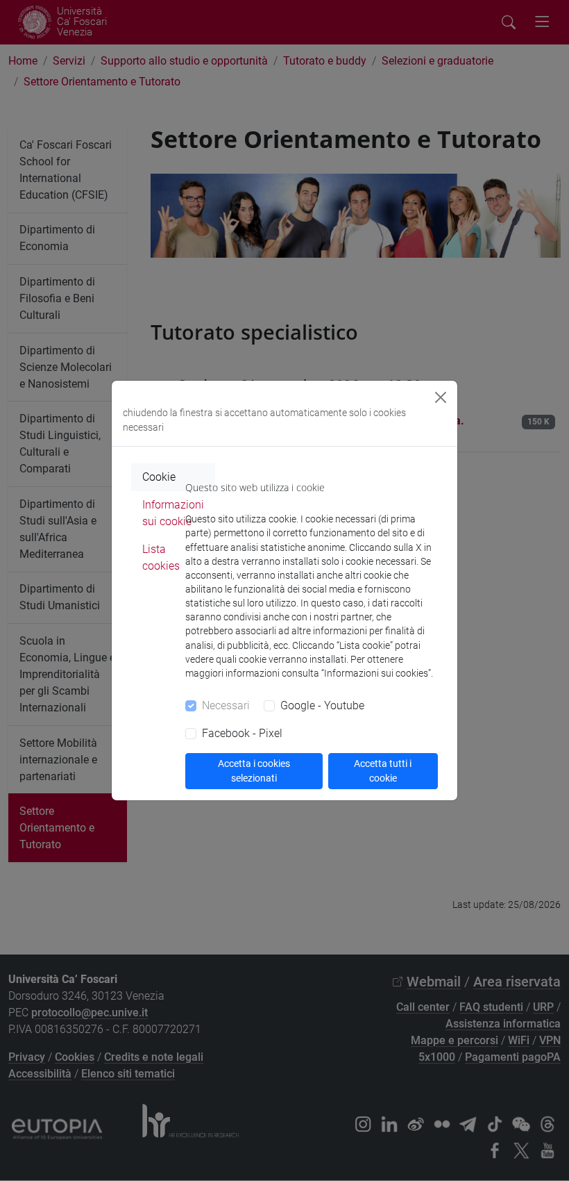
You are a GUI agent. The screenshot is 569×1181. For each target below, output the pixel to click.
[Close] (441, 397)
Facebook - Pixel (242, 733)
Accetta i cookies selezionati (254, 771)
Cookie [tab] (159, 477)
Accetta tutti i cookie (382, 771)
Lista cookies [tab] (161, 557)
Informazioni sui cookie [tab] (173, 513)
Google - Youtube (322, 705)
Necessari (226, 705)
